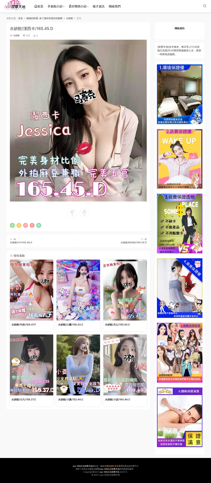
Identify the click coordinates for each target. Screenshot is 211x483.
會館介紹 (56, 6)
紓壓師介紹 (79, 6)
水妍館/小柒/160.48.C (117, 399)
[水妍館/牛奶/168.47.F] (31, 290)
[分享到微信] (12, 225)
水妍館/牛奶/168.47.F (24, 324)
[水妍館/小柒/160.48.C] (125, 365)
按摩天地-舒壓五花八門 (14, 6)
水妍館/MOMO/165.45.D (134, 242)
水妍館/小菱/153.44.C (70, 399)
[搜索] (204, 5)
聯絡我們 (115, 6)
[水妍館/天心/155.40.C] (125, 290)
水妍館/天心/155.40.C (117, 324)
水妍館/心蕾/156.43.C (70, 324)
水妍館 (16, 35)
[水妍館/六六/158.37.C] (31, 365)
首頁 (40, 6)
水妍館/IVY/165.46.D (21, 242)
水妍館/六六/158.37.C (24, 399)
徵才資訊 (99, 6)
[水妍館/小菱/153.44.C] (78, 365)
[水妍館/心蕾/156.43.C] (78, 290)
